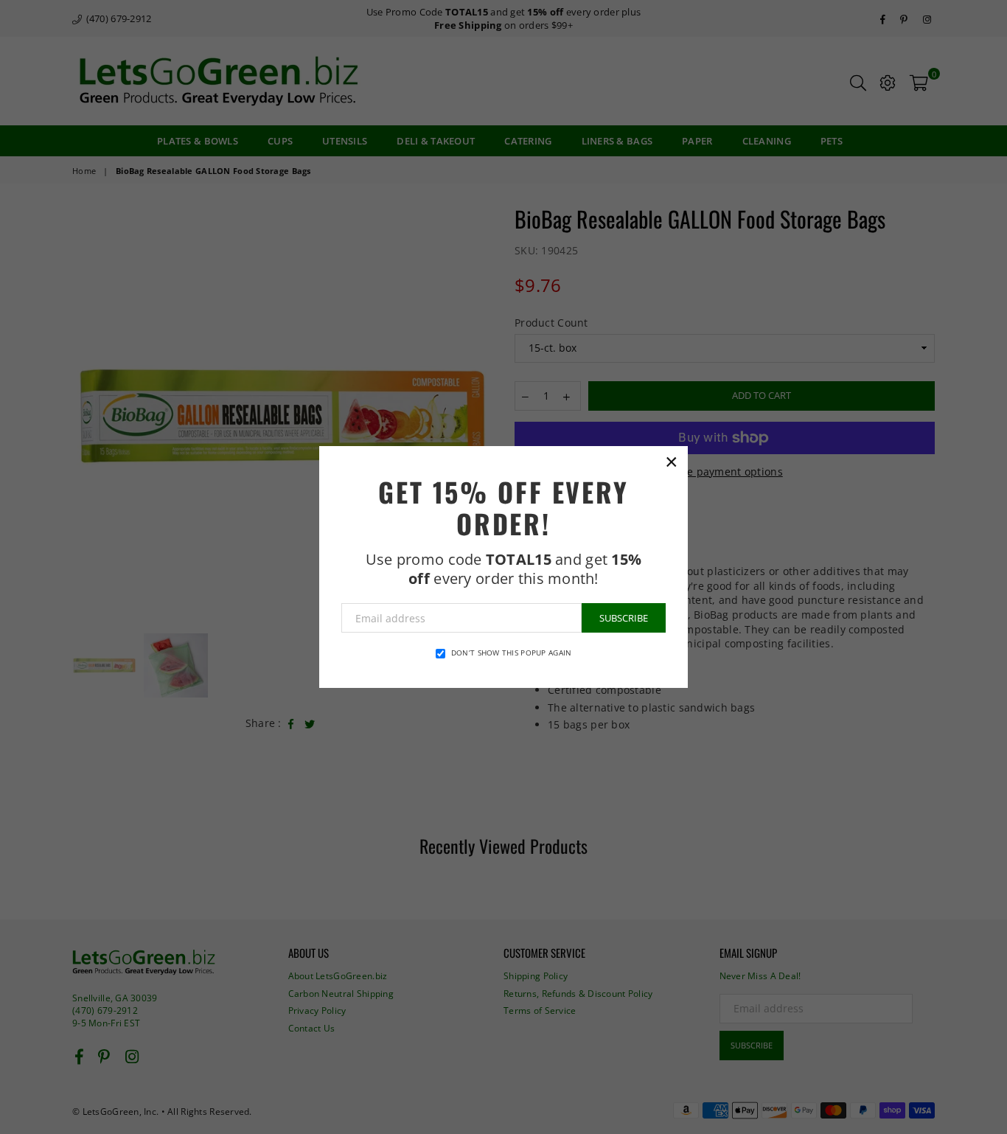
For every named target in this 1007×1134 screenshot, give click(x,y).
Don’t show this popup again (511, 652)
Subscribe (623, 618)
